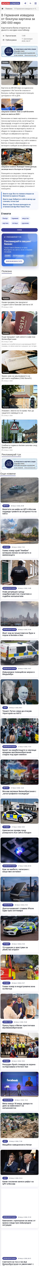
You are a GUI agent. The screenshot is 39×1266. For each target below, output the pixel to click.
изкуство (25, 218)
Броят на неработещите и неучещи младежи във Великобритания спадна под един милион (19, 752)
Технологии (7, 905)
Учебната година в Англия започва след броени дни (19, 446)
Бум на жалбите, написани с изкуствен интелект (15, 870)
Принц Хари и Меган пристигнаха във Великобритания (18, 1026)
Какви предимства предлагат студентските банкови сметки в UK (17, 303)
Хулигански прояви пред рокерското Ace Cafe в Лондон (16, 831)
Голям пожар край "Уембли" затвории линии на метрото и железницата (16, 552)
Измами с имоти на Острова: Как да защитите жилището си (18, 411)
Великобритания (9, 588)
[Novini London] (11, 3)
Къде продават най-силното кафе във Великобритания (18, 338)
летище (15, 223)
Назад (19, 230)
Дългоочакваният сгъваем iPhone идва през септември (18, 909)
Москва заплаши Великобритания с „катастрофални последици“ (19, 792)
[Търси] (30, 3)
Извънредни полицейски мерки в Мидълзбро (18, 673)
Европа (6, 506)
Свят (5, 707)
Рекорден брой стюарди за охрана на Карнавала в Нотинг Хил (18, 1065)
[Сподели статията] (25, 3)
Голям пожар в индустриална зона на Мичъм (18, 987)
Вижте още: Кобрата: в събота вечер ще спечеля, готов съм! (19, 200)
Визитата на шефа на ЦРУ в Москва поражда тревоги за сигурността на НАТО (19, 511)
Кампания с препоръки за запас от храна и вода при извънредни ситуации (18, 1222)
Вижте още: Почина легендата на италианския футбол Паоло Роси (16, 205)
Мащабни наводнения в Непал (17, 1144)
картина (5, 223)
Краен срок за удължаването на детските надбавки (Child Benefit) (17, 377)
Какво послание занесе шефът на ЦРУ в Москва (18, 1182)
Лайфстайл (7, 1022)
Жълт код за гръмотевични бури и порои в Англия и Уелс (18, 634)
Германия (15, 218)
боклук (5, 218)
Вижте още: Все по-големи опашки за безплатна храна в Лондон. (18, 195)
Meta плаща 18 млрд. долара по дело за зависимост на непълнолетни (17, 1105)
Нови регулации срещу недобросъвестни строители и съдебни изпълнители (17, 593)
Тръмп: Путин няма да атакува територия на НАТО (17, 712)
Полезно (8, 9)
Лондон (6, 547)
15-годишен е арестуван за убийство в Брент (15, 948)
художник (25, 223)
